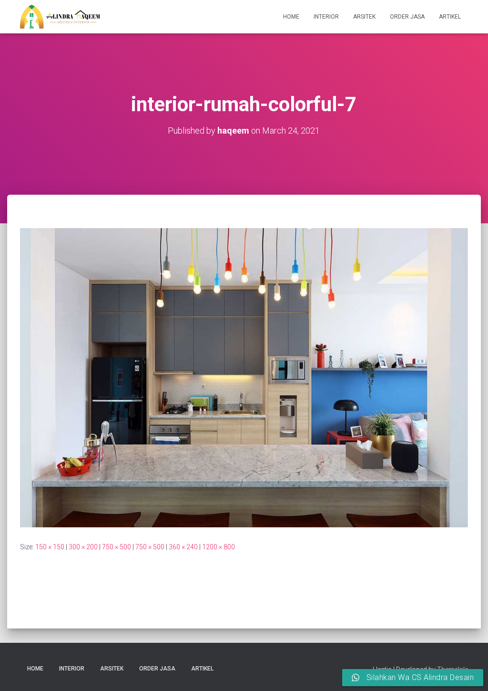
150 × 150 (49, 547)
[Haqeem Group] (60, 17)
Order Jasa (407, 16)
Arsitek (364, 16)
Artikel (450, 16)
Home (291, 16)
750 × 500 (116, 547)
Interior (326, 16)
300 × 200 (83, 547)
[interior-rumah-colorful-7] (244, 377)
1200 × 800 (218, 547)
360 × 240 (183, 547)
